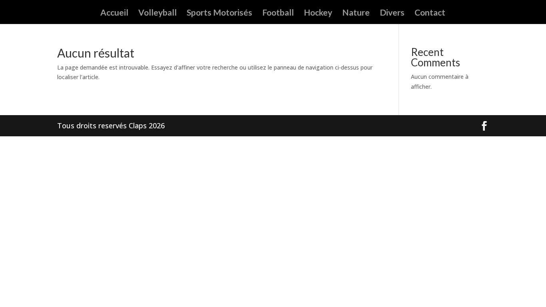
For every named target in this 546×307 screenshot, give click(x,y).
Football (278, 13)
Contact (429, 13)
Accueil (114, 13)
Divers (392, 13)
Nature (356, 13)
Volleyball (157, 13)
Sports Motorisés (219, 13)
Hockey (318, 13)
